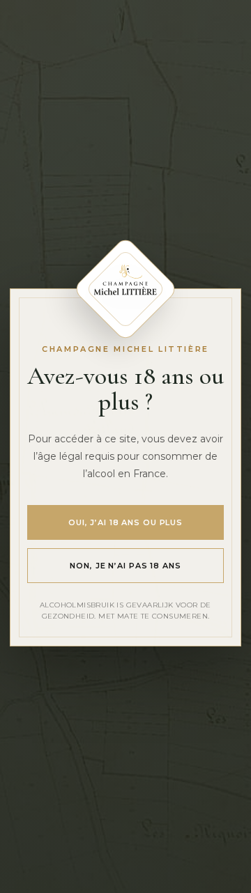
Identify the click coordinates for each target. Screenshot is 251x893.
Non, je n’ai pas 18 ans (125, 565)
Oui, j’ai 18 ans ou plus (125, 522)
